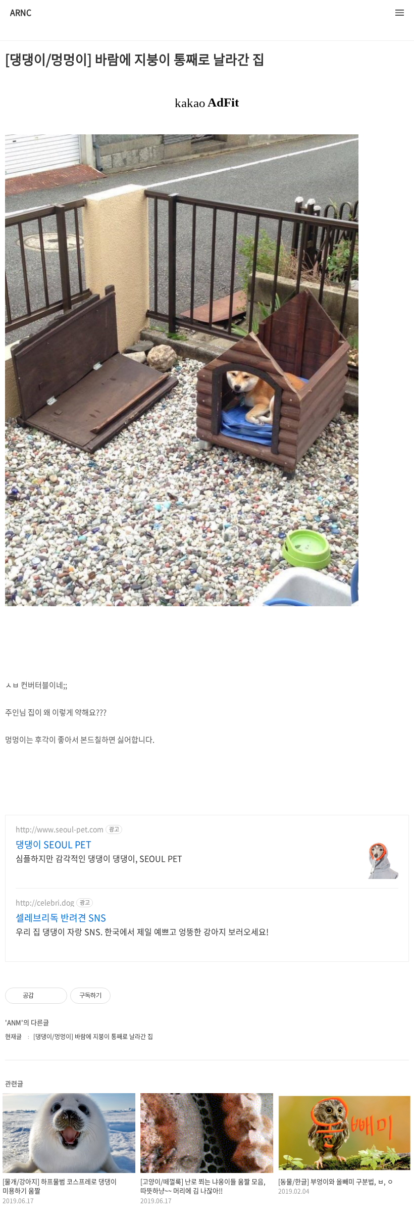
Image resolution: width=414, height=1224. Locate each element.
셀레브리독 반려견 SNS (61, 918)
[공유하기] (43, 995)
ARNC (20, 13)
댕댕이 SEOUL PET (53, 845)
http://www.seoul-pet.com (60, 829)
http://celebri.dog (45, 902)
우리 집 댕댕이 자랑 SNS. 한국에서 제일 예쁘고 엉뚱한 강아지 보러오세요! (142, 931)
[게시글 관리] (55, 995)
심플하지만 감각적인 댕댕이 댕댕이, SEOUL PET (99, 858)
